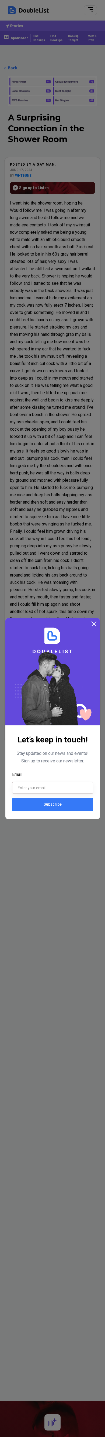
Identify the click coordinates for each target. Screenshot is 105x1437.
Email (17, 774)
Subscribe (53, 804)
